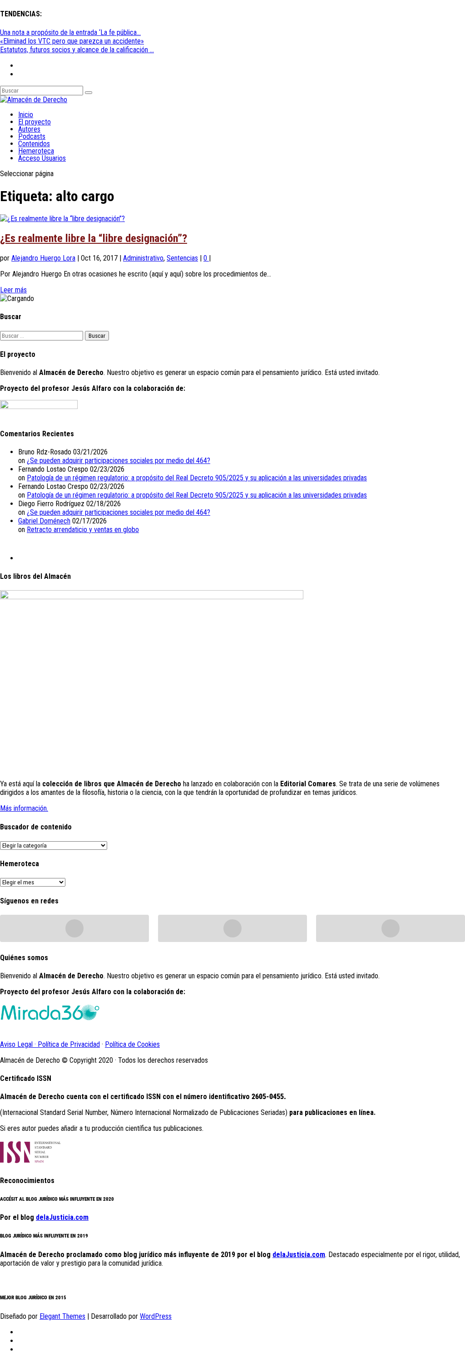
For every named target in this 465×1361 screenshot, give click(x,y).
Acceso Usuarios (42, 158)
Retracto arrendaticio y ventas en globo (83, 529)
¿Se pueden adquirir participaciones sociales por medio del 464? (118, 460)
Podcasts (31, 136)
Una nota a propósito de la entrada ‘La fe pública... (70, 32)
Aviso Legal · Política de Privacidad (50, 1044)
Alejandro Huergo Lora (43, 258)
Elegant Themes (62, 1316)
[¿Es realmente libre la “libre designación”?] (62, 218)
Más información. (24, 808)
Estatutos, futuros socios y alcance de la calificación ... (77, 49)
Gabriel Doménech (44, 521)
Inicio (25, 114)
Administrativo (143, 258)
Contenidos (34, 143)
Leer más (13, 290)
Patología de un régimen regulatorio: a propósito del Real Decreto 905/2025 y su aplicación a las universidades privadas (197, 477)
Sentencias (182, 258)
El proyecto (34, 122)
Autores (29, 129)
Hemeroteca (36, 151)
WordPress (156, 1316)
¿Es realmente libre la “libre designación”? (93, 238)
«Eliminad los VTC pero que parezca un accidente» (72, 41)
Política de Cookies (132, 1044)
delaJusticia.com (62, 1217)
